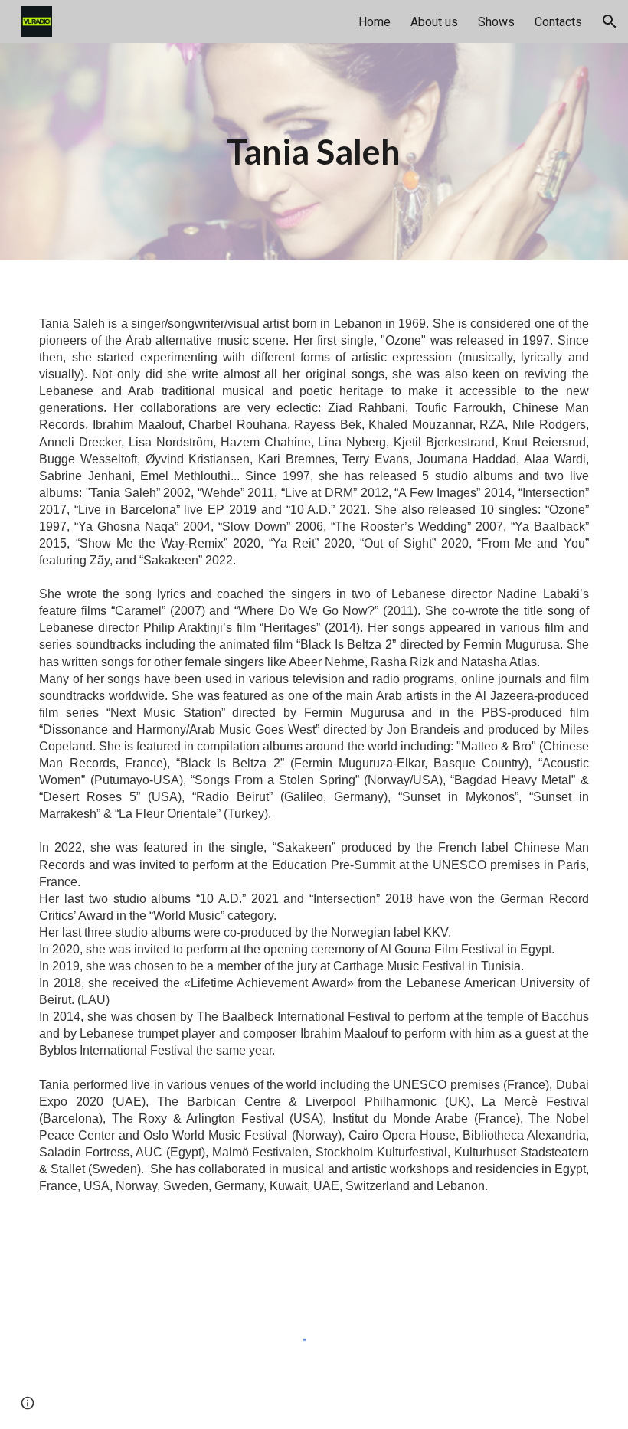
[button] (609, 21)
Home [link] (374, 22)
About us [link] (434, 22)
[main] (313, 151)
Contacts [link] (558, 22)
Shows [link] (496, 22)
